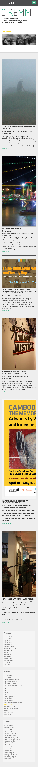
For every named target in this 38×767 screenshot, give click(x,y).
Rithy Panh (8, 731)
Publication (9, 699)
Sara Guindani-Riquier (12, 739)
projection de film (11, 681)
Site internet (9, 701)
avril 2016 (8, 658)
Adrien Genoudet (10, 749)
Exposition (8, 704)
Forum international (11, 708)
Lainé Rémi (8, 751)
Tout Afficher (9, 637)
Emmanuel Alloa (10, 735)
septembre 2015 (10, 662)
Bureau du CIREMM (11, 737)
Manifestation (9, 691)
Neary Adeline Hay (11, 755)
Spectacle (8, 677)
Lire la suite (5, 149)
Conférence (9, 712)
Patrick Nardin (10, 741)
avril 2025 (8, 639)
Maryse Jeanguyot (11, 757)
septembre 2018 (10, 648)
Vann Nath (8, 747)
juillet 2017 (8, 652)
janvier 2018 (9, 650)
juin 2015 (8, 664)
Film (6, 710)
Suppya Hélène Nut (11, 743)
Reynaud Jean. (10, 753)
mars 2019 (8, 643)
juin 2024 (8, 641)
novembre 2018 (10, 645)
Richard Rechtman (11, 733)
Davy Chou (8, 745)
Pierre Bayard (9, 727)
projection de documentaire (14, 685)
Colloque (8, 693)
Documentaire (10, 695)
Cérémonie (8, 714)
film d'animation (10, 683)
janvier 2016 (9, 660)
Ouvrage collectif (10, 697)
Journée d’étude (10, 706)
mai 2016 (8, 656)
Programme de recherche (13, 702)
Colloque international (12, 679)
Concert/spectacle (11, 687)
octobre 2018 (9, 647)
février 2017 (9, 654)
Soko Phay (8, 729)
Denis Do (8, 758)
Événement (9, 689)
